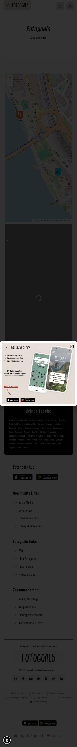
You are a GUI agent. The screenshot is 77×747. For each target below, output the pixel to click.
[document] (38, 373)
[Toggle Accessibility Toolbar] (7, 740)
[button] (71, 346)
